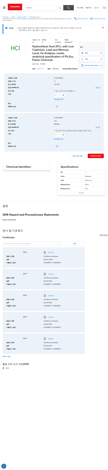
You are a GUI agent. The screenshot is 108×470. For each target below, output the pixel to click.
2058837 (51, 339)
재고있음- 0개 (58, 99)
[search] (43, 7)
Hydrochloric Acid (34, 17)
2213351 (51, 274)
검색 (74, 243)
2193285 (51, 296)
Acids (13, 17)
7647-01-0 (40, 69)
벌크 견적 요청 (78, 156)
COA (86, 59)
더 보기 (81, 193)
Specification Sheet (92, 65)
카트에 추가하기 (95, 156)
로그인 (98, 87)
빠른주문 (89, 8)
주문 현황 (80, 8)
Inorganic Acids (22, 17)
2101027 (51, 317)
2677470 (51, 252)
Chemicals (5, 17)
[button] (3, 466)
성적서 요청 (6, 356)
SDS (86, 53)
